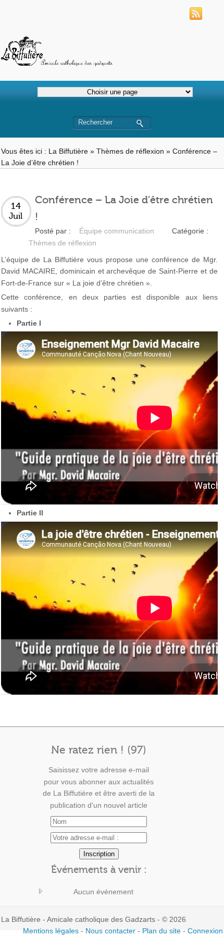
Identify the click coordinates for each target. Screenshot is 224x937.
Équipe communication (116, 231)
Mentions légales (51, 931)
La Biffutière (68, 151)
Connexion (205, 931)
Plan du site (161, 931)
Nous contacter (110, 931)
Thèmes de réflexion (130, 151)
